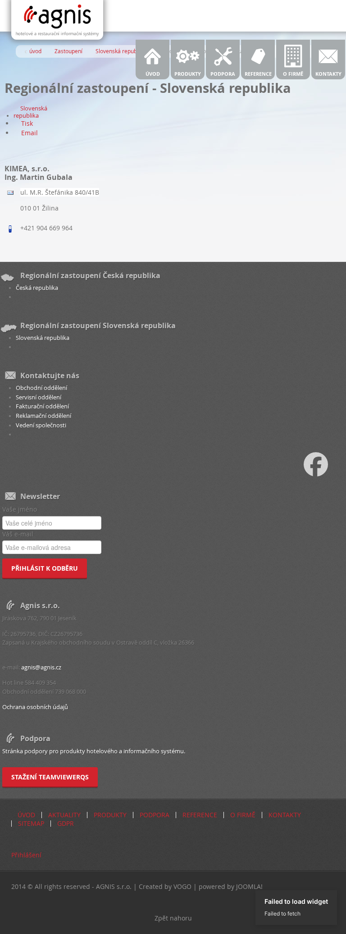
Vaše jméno (19, 509)
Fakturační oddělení (42, 406)
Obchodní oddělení (41, 388)
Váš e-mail (17, 534)
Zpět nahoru (173, 918)
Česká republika (37, 288)
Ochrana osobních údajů (35, 707)
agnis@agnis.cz (41, 667)
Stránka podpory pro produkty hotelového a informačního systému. (93, 751)
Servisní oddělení (38, 397)
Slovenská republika (30, 112)
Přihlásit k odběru (44, 568)
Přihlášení (26, 855)
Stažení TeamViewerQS (50, 777)
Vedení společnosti (41, 425)
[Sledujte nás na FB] (325, 463)
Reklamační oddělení (43, 416)
